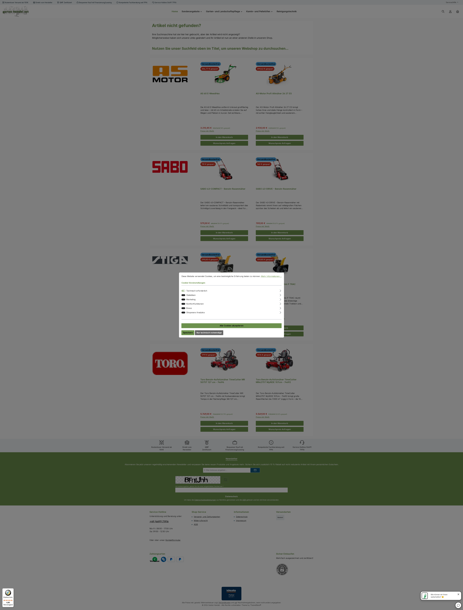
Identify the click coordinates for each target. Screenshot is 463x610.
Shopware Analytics (195, 312)
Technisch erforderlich (196, 291)
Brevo (189, 308)
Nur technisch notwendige (209, 333)
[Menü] (12, 589)
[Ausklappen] (280, 290)
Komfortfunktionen (195, 304)
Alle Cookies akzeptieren (231, 326)
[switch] (183, 295)
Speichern (188, 333)
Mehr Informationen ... (271, 276)
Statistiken (191, 295)
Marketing (190, 299)
